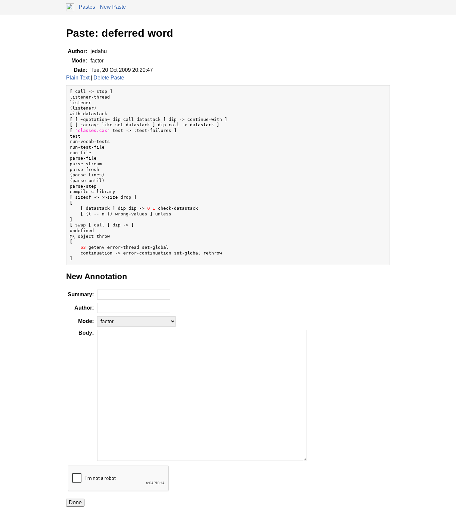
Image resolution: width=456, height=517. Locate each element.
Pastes (87, 7)
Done (75, 502)
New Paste (113, 7)
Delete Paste (108, 77)
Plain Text (77, 77)
